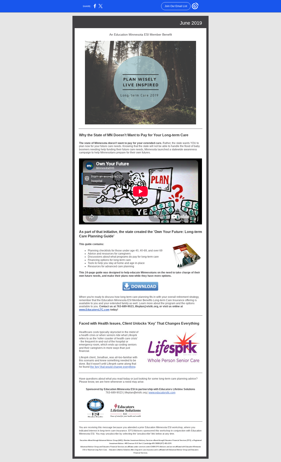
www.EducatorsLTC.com (94, 309)
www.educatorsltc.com (162, 392)
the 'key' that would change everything (112, 366)
